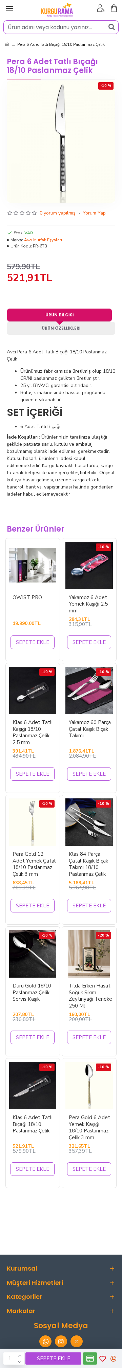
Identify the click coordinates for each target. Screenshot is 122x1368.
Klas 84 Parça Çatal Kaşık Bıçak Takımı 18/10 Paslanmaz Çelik (88, 864)
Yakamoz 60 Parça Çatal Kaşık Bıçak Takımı (90, 729)
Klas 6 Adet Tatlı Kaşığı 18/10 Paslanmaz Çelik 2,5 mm (33, 732)
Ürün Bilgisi (59, 315)
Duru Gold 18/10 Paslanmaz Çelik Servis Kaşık (32, 992)
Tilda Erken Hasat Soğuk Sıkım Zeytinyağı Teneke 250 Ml (90, 996)
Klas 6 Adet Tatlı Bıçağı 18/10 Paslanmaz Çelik (33, 1124)
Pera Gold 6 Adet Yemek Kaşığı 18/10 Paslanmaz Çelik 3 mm (89, 1127)
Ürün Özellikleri (61, 328)
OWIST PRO (27, 597)
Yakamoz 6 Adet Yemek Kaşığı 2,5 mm (88, 604)
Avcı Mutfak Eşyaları (43, 240)
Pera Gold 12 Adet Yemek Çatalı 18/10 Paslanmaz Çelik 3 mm (35, 864)
